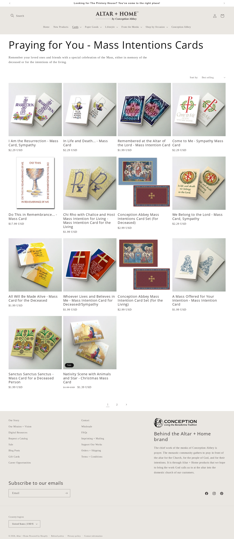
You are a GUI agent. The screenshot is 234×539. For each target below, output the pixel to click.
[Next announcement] (224, 3)
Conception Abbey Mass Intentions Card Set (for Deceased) (138, 219)
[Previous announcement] (10, 3)
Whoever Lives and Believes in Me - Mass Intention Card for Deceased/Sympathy (89, 300)
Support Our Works (91, 444)
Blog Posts (14, 450)
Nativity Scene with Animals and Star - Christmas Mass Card (87, 378)
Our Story (14, 420)
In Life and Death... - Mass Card (85, 143)
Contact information (93, 536)
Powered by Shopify (38, 536)
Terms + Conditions (91, 456)
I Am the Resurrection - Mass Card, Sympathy (33, 143)
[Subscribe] (66, 493)
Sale (11, 444)
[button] (12, 15)
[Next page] (126, 404)
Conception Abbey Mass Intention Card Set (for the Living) (140, 300)
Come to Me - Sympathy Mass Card (197, 143)
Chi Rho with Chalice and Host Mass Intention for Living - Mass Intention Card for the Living (89, 221)
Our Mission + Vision (20, 426)
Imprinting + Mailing (92, 438)
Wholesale (86, 426)
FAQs (84, 432)
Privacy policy (74, 536)
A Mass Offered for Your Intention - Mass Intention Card (194, 300)
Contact (85, 420)
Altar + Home (22, 536)
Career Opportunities (20, 462)
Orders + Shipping (91, 450)
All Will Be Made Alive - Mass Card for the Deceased (33, 298)
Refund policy (57, 536)
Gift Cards (14, 456)
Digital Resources (18, 432)
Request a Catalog (18, 438)
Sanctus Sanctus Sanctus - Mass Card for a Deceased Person (31, 378)
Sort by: (194, 77)
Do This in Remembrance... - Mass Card (33, 217)
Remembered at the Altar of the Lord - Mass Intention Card (144, 143)
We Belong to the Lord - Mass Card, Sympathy (197, 217)
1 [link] (108, 404)
